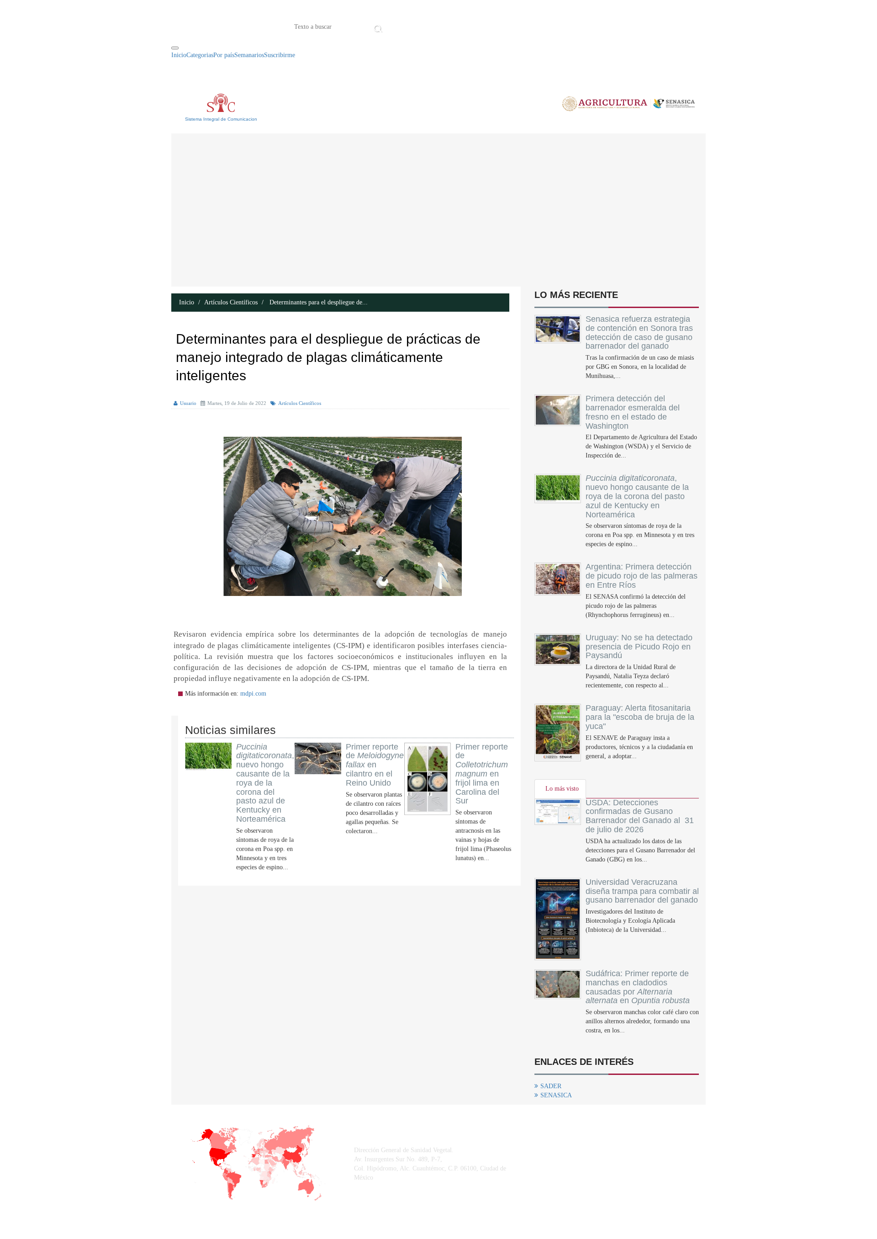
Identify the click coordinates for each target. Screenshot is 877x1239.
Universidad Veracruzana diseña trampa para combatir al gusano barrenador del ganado (642, 891)
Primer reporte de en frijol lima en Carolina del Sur (481, 774)
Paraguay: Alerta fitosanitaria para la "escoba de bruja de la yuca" (640, 717)
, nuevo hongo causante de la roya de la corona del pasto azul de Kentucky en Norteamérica (265, 783)
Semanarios (249, 55)
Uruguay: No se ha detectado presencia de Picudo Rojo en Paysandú (639, 646)
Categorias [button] (199, 55)
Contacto (480, 26)
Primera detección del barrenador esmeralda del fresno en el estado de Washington (633, 412)
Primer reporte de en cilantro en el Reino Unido (375, 764)
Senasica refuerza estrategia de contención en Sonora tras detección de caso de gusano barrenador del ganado (639, 332)
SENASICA (556, 1095)
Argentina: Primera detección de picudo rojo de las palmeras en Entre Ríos (641, 576)
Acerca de (436, 26)
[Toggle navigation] (175, 48)
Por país (223, 55)
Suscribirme (279, 55)
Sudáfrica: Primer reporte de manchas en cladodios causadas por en (638, 987)
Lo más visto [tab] (562, 788)
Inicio (399, 26)
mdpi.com (253, 693)
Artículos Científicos (231, 302)
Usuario (188, 403)
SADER (550, 1086)
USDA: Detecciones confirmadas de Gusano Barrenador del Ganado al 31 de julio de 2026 (640, 816)
